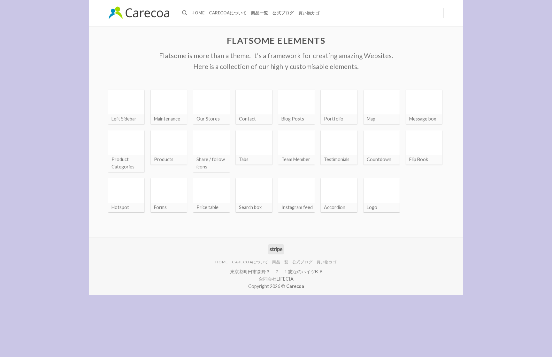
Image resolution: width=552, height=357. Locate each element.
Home (197, 12)
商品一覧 (259, 12)
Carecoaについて (228, 12)
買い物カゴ (308, 12)
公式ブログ (283, 12)
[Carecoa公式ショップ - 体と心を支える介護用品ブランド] (140, 12)
